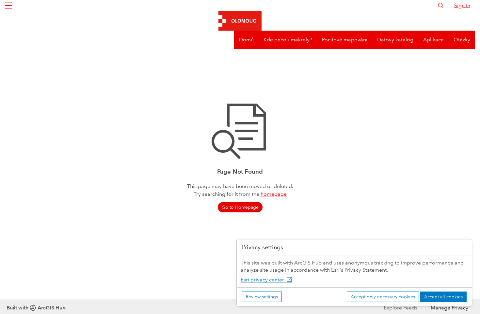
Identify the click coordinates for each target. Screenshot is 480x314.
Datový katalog (395, 39)
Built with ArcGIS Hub (36, 308)
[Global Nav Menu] (8, 5)
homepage (274, 194)
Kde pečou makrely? (288, 39)
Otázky (462, 39)
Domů (246, 39)
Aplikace (433, 39)
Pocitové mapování (344, 39)
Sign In (462, 5)
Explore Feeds (400, 308)
